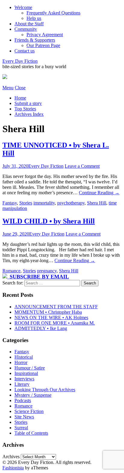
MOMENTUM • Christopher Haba (48, 312)
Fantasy (9, 202)
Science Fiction (29, 411)
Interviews (24, 378)
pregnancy (47, 270)
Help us (33, 18)
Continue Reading (99, 192)
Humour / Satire (29, 367)
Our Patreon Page (43, 45)
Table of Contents (31, 433)
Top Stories (25, 108)
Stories (25, 202)
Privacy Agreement (44, 34)
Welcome (23, 7)
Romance (11, 270)
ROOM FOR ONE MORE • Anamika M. (54, 322)
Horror (20, 362)
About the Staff (29, 23)
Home (20, 97)
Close (20, 87)
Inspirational (26, 373)
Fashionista (13, 467)
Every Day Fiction (20, 61)
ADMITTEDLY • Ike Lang (40, 328)
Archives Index (29, 114)
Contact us (24, 50)
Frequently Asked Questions (53, 12)
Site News (24, 416)
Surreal (21, 427)
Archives (11, 456)
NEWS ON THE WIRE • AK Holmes (51, 317)
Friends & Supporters (34, 40)
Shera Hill (96, 202)
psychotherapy (71, 202)
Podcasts (22, 400)
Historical (23, 357)
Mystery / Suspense (32, 395)
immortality (44, 202)
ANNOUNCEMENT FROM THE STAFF (56, 306)
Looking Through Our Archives (44, 389)
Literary (21, 384)
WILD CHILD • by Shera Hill (48, 221)
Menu (8, 87)
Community (25, 29)
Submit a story (28, 103)
